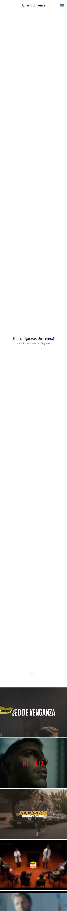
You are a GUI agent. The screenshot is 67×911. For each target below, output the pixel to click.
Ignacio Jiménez (33, 5)
